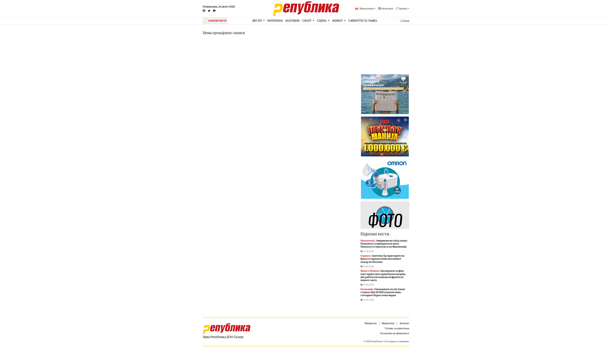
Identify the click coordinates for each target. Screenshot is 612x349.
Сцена (322, 20)
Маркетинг (388, 323)
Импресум (371, 323)
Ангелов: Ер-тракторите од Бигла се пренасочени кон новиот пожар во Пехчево (382, 259)
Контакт (404, 323)
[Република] (306, 8)
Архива (403, 8)
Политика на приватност (394, 333)
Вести (257, 20)
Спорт (307, 20)
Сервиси (366, 256)
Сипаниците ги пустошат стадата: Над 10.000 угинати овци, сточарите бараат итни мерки (383, 292)
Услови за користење (397, 328)
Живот (337, 20)
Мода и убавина (370, 271)
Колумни (292, 20)
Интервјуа (275, 20)
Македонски (367, 8)
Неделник (387, 8)
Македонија (368, 240)
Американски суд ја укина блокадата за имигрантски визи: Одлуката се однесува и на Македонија (384, 243)
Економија (367, 289)
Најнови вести (375, 234)
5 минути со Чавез (362, 20)
